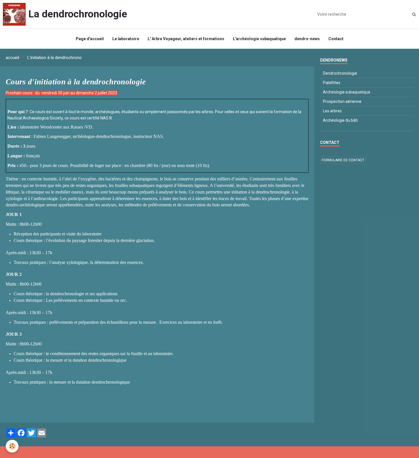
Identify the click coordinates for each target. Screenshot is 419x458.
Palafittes (331, 82)
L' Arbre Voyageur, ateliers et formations (186, 38)
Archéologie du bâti (340, 120)
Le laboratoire (125, 38)
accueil (12, 57)
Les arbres (332, 111)
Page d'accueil (90, 38)
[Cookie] (12, 446)
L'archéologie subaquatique (259, 38)
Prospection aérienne (342, 101)
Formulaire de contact (343, 160)
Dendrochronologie (340, 73)
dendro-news (307, 38)
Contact (335, 38)
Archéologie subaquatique (346, 92)
